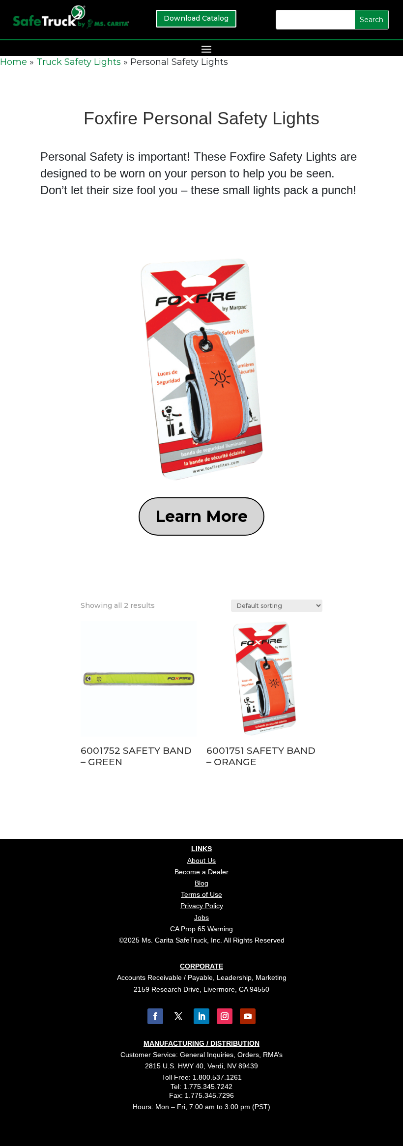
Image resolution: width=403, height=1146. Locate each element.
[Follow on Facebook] (155, 1016)
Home (13, 62)
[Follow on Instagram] (224, 1016)
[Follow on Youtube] (248, 1016)
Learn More (201, 516)
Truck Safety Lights (78, 62)
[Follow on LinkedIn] (201, 1016)
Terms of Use (201, 894)
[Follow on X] (178, 1016)
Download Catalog (196, 18)
